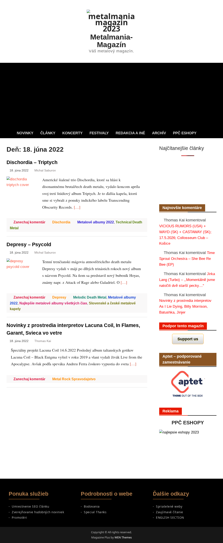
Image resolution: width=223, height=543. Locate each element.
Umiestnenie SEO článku (30, 506)
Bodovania (92, 506)
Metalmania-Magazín (111, 41)
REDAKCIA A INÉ (130, 133)
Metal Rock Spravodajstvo (74, 379)
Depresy (59, 297)
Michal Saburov (45, 170)
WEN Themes (123, 537)
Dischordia (61, 222)
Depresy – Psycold (29, 244)
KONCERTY (72, 133)
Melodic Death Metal (89, 297)
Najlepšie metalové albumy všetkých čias (53, 303)
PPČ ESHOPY (184, 133)
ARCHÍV (159, 133)
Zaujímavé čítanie (169, 512)
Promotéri (19, 517)
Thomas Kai (42, 341)
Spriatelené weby (169, 506)
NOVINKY (25, 133)
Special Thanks (95, 512)
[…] (77, 207)
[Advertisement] (111, 95)
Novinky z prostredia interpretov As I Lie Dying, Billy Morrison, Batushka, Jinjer (185, 306)
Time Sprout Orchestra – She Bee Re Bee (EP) (187, 259)
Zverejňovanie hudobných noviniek (38, 512)
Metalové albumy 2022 (95, 222)
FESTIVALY (99, 133)
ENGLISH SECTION (170, 517)
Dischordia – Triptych (32, 162)
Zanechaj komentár (29, 222)
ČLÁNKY (47, 133)
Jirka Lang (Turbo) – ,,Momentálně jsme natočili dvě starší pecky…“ (187, 280)
